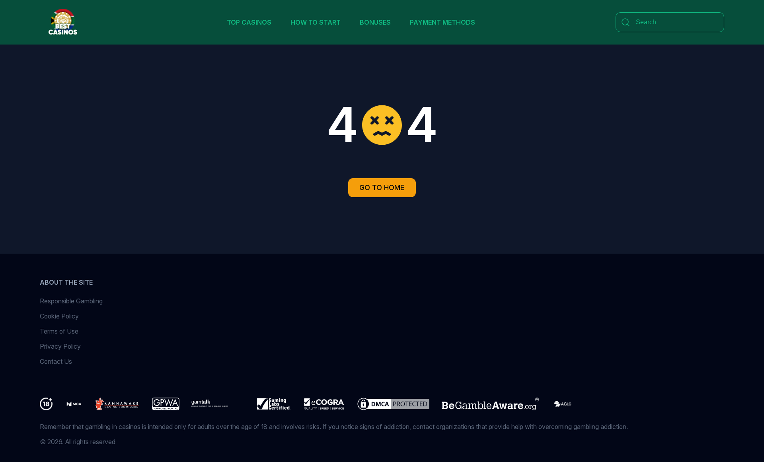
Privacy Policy (60, 346)
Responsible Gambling (71, 301)
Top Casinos (249, 22)
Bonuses (375, 22)
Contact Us (56, 361)
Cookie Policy (59, 316)
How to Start (315, 22)
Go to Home (382, 187)
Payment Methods (442, 22)
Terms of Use (59, 331)
